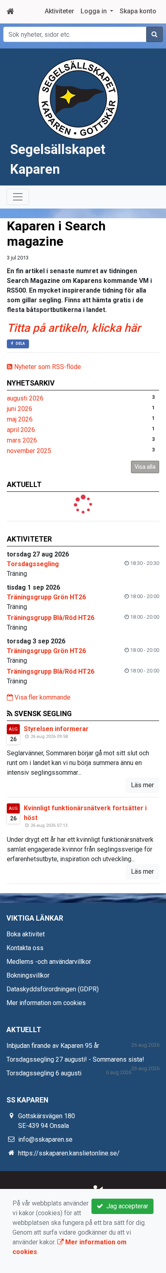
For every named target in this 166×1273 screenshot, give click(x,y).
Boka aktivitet (25, 934)
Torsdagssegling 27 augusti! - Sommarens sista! (75, 1059)
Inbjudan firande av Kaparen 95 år (52, 1046)
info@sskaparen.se (45, 1139)
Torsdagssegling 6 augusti (43, 1073)
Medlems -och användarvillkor (48, 961)
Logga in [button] (94, 11)
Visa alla (145, 467)
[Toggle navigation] (17, 197)
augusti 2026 (25, 398)
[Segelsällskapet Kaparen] (78, 98)
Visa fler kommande (42, 697)
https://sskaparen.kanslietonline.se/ (69, 1153)
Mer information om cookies (46, 1003)
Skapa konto (138, 11)
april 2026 (21, 430)
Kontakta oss (25, 948)
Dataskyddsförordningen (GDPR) (52, 989)
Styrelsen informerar (56, 729)
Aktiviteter (59, 11)
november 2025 (29, 451)
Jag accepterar (125, 1206)
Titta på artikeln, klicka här (74, 328)
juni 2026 (19, 409)
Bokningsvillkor (28, 975)
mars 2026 (22, 440)
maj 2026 (20, 419)
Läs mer (142, 785)
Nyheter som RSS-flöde (46, 367)
